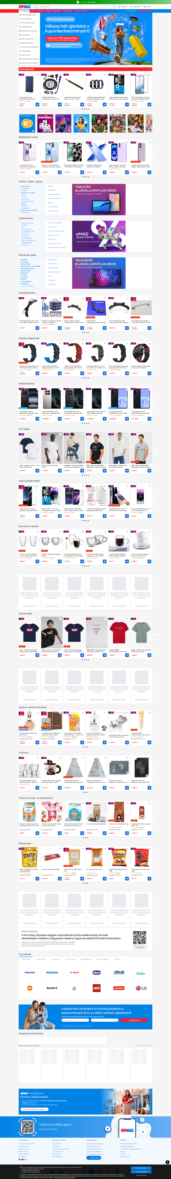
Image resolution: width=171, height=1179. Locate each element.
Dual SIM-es (24, 190)
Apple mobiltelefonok (54, 194)
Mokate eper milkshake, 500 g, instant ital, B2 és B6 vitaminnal (51, 824)
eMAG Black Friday (125, 1156)
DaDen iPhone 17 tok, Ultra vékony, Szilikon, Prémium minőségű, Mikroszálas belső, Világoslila (118, 166)
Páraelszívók (24, 273)
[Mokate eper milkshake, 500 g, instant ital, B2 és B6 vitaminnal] (52, 811)
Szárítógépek (24, 262)
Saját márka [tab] (117, 959)
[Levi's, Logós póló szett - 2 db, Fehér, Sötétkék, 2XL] (29, 448)
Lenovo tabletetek (53, 206)
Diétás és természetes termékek (57, 247)
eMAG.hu (123, 1140)
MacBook (50, 186)
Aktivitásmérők (25, 212)
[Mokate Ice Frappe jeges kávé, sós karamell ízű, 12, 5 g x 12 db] (29, 811)
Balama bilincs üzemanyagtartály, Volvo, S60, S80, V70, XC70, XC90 (96, 321)
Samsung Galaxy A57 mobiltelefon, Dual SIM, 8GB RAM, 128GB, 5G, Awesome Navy (119, 412)
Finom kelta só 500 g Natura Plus (73, 870)
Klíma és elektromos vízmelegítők (30, 266)
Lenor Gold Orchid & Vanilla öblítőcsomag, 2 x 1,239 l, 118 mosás (73, 734)
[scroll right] (155, 89)
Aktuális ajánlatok (67, 11)
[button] (42, 39)
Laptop (23, 195)
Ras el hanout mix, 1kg (94, 869)
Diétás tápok (24, 245)
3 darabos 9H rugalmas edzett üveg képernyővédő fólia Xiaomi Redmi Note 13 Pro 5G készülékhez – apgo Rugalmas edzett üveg (96, 509)
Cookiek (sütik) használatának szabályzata (130, 1149)
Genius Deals (40, 11)
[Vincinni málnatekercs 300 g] (52, 857)
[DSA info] (39, 137)
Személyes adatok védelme (127, 1146)
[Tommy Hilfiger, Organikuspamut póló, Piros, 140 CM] (119, 632)
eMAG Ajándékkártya (24, 1154)
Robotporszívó (52, 284)
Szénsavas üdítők (26, 229)
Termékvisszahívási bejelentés (94, 1149)
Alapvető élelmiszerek (27, 223)
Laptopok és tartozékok (27, 193)
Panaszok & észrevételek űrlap (94, 1151)
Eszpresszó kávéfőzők (27, 286)
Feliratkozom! (134, 1020)
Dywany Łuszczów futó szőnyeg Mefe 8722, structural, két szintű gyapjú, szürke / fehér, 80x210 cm (74, 781)
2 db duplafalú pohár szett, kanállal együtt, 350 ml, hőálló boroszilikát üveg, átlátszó (73, 555)
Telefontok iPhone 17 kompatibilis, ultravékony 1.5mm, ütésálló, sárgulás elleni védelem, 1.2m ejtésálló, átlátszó (29, 166)
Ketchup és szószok (53, 235)
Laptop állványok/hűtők (27, 201)
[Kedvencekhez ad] (37, 74)
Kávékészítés (24, 283)
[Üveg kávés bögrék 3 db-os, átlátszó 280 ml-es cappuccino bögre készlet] (29, 767)
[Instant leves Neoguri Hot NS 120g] (119, 857)
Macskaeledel (25, 236)
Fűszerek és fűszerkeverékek (56, 231)
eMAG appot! (91, 2)
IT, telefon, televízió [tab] (41, 959)
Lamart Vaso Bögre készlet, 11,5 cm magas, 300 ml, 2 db (28, 555)
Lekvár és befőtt (52, 227)
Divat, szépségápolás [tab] (103, 959)
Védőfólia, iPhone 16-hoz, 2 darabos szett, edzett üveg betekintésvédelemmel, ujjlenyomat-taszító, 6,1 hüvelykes (117, 509)
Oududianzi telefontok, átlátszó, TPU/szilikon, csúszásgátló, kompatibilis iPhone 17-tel (95, 166)
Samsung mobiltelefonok (55, 198)
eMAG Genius (22, 1156)
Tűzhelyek (23, 275)
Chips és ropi (51, 239)
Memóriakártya (25, 208)
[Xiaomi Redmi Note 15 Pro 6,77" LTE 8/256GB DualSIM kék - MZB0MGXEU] (96, 398)
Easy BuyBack (57, 11)
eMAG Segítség (132, 11)
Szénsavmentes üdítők (27, 231)
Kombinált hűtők (52, 263)
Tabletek (23, 203)
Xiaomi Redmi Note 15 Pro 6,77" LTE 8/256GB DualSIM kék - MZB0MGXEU (96, 412)
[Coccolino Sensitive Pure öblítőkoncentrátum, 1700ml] (96, 721)
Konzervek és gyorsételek (55, 223)
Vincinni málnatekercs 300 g (50, 869)
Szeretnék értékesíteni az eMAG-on (35, 1109)
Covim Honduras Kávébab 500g (96, 824)
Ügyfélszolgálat (91, 1140)
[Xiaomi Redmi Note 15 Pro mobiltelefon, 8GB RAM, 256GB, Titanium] (52, 398)
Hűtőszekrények (25, 264)
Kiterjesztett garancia (24, 1149)
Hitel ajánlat (48, 11)
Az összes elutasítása (141, 1171)
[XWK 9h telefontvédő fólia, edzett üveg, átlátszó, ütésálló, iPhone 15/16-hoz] (74, 495)
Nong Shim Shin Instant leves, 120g (141, 870)
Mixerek (50, 276)
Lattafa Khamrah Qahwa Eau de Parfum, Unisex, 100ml (51, 734)
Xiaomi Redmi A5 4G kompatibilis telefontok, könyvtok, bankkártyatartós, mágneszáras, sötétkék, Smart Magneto (29, 98)
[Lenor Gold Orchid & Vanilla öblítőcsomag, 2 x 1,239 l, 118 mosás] (74, 721)
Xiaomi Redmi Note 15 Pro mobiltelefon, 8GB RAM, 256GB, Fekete (74, 412)
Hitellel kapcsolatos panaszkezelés (95, 1154)
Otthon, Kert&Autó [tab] (70, 959)
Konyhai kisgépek (25, 281)
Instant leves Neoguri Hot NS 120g (118, 870)
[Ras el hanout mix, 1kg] (96, 857)
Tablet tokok (24, 206)
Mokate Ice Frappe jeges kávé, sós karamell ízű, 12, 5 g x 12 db (29, 824)
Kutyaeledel (24, 234)
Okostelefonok (25, 188)
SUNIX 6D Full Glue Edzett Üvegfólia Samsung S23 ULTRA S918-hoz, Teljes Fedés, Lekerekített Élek (29, 509)
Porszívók (23, 279)
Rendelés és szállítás (59, 1140)
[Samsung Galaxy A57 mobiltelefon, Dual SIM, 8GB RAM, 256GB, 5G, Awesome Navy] (141, 398)
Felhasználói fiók (57, 1144)
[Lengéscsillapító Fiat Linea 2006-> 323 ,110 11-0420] (74, 84)
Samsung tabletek (53, 211)
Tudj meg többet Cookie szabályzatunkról (64, 1177)
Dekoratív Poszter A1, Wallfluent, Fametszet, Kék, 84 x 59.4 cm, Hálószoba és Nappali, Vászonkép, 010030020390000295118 (118, 781)
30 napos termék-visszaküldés (26, 1144)
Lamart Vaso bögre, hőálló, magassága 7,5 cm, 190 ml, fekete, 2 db (95, 555)
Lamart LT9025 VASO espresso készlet (51, 555)
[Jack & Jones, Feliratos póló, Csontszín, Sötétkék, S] (119, 448)
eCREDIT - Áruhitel (23, 1151)
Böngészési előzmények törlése (143, 1045)
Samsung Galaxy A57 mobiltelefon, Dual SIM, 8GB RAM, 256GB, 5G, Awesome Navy (141, 412)
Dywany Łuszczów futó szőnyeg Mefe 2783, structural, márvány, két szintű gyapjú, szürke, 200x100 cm (96, 781)
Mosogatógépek (25, 270)
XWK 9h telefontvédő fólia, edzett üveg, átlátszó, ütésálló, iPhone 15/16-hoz (74, 509)
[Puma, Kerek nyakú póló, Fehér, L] (52, 448)
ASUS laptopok (52, 190)
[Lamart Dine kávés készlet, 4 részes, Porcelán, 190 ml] (141, 541)
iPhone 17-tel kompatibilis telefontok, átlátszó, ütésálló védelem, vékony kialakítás (51, 166)
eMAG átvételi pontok (58, 1151)
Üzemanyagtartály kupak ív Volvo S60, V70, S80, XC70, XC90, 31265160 (141, 321)
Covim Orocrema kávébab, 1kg (118, 824)
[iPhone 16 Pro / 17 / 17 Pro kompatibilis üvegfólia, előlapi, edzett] (52, 495)
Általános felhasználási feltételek (128, 1144)
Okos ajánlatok (27, 69)
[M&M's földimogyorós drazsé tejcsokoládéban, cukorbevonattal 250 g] (29, 857)
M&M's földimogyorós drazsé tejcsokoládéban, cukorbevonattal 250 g (29, 870)
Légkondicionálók (53, 268)
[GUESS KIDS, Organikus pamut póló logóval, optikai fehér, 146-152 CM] (96, 632)
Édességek (24, 225)
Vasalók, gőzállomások (54, 272)
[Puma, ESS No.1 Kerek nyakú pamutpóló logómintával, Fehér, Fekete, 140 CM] (52, 632)
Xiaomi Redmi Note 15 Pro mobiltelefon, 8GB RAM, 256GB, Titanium (51, 412)
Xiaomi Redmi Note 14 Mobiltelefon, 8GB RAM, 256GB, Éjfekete (29, 412)
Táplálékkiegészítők (26, 242)
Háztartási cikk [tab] (56, 959)
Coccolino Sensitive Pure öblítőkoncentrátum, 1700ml (96, 734)
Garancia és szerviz (23, 1146)
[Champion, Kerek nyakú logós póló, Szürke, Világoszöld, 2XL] (74, 448)
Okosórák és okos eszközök (28, 210)
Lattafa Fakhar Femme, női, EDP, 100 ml (28, 734)
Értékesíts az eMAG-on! (143, 11)
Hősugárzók (24, 277)
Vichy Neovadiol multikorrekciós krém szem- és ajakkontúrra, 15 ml (141, 734)
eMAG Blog (123, 1154)
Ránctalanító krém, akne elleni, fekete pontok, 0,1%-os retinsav (119, 736)
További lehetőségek (141, 1175)
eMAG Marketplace (57, 1156)
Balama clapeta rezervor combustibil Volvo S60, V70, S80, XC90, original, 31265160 (74, 321)
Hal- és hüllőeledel (26, 238)
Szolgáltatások (24, 1140)
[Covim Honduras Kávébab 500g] (96, 811)
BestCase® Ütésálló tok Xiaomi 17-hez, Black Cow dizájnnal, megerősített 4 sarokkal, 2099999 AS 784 (74, 166)
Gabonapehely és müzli (54, 243)
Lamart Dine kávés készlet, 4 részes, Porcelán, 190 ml (140, 555)
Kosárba (37, 104)
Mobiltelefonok (25, 186)
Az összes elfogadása (141, 1168)
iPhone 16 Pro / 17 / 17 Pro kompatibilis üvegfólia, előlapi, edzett (51, 509)
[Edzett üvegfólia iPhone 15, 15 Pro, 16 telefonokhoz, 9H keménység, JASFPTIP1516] (141, 495)
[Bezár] (169, 2)
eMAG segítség (56, 1154)
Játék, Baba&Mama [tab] (86, 959)
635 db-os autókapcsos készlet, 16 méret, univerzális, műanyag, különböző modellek (52, 321)
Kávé (22, 227)
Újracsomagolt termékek (80, 11)
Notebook (24, 197)
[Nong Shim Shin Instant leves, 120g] (141, 857)
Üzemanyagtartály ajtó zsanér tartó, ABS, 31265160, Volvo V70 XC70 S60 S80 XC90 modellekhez (29, 321)
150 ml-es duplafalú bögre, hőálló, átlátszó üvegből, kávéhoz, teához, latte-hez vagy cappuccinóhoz (117, 555)
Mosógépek (24, 259)
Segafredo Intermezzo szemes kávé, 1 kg (141, 824)
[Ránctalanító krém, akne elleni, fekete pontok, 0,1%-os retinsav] (119, 722)
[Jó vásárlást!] (25, 6)
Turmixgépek (51, 280)
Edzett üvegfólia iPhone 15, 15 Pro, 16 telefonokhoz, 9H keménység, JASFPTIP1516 (141, 509)
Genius (32, 11)
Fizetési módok (56, 1146)
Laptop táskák (25, 199)
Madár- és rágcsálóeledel (28, 240)
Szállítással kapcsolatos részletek (61, 1149)
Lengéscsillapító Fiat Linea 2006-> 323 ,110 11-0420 (72, 98)
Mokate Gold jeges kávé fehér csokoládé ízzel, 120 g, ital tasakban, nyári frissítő (73, 824)
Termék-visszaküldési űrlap (93, 1146)
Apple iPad (51, 202)
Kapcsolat (122, 1151)
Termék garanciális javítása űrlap (94, 1144)
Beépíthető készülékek (27, 268)
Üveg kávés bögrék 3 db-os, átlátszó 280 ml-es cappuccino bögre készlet (29, 781)
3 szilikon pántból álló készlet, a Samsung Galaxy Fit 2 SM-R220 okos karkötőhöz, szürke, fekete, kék (96, 98)
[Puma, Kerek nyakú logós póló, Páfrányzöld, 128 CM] (141, 632)
